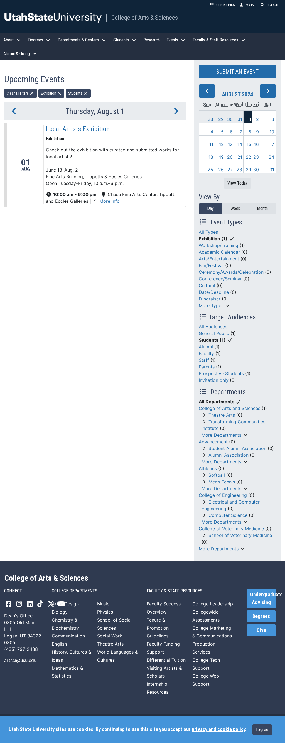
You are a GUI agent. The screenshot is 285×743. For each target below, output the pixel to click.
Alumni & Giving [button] (16, 53)
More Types (211, 305)
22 (248, 157)
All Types (208, 232)
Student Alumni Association (237, 448)
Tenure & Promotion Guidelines (158, 628)
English (59, 644)
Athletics (208, 468)
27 (230, 169)
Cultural (207, 285)
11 (211, 144)
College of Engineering (223, 495)
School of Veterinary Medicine (240, 535)
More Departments (221, 435)
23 (256, 157)
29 (221, 119)
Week (235, 208)
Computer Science (227, 515)
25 (210, 169)
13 (230, 144)
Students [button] (121, 40)
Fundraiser (209, 299)
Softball (216, 475)
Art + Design (65, 604)
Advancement (213, 441)
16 (256, 144)
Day (210, 208)
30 (230, 119)
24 (271, 157)
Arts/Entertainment (219, 258)
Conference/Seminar (220, 279)
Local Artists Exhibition (78, 129)
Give (261, 630)
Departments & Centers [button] (78, 40)
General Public (214, 333)
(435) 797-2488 (21, 649)
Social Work (109, 636)
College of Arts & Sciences (144, 17)
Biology (60, 612)
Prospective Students (221, 373)
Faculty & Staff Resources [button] (215, 40)
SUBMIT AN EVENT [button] (237, 71)
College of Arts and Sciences (229, 408)
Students (75, 93)
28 (210, 119)
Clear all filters (18, 93)
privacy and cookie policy (218, 729)
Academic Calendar (219, 252)
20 (230, 157)
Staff (204, 360)
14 (239, 144)
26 (221, 169)
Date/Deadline (214, 292)
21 (239, 157)
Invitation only (214, 380)
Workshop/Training (218, 245)
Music (103, 604)
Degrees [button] (35, 40)
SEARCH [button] (272, 5)
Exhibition (49, 93)
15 (249, 144)
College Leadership (212, 604)
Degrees (261, 616)
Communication (68, 636)
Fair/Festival (211, 265)
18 (210, 157)
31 (239, 119)
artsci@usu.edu (20, 660)
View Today (237, 183)
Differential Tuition (166, 660)
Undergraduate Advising (263, 598)
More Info (109, 201)
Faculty (206, 353)
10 (271, 132)
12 (221, 144)
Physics (105, 612)
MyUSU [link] (250, 5)
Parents (207, 367)
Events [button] (172, 40)
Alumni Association (228, 455)
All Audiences (213, 326)
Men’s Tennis (221, 482)
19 (221, 157)
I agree (262, 729)
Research (151, 40)
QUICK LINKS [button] (225, 5)
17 (272, 144)
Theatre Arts (221, 415)
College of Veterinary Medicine (231, 528)
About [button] (8, 40)
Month (262, 208)
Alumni (206, 346)
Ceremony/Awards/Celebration (231, 272)
